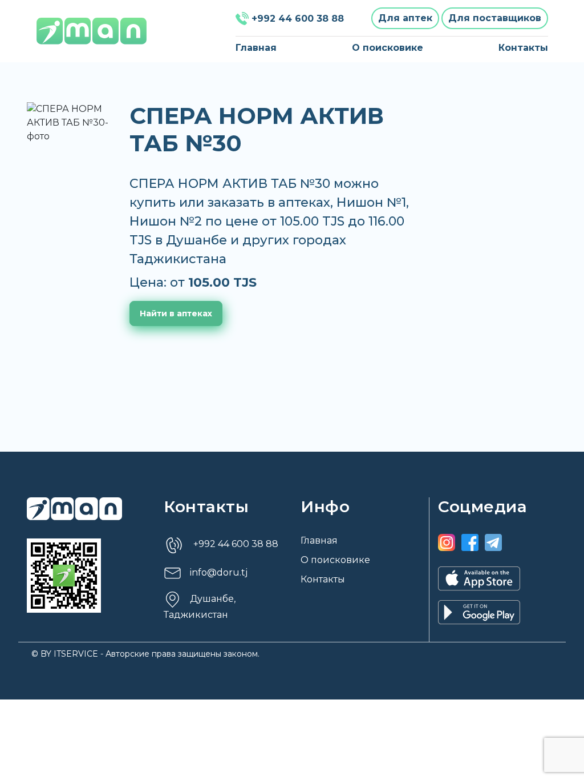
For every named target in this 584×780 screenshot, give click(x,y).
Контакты (523, 47)
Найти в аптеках (176, 313)
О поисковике (387, 47)
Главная (256, 47)
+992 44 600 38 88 (298, 18)
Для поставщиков (494, 18)
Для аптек (405, 18)
